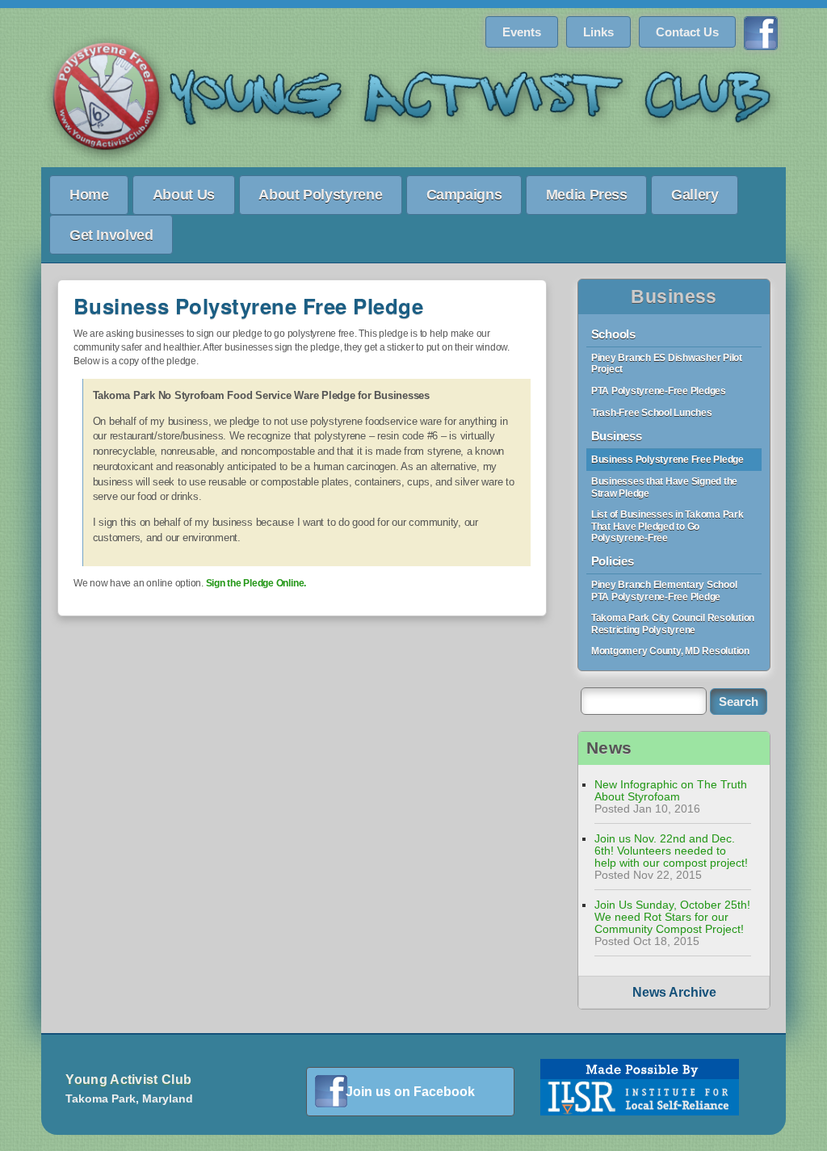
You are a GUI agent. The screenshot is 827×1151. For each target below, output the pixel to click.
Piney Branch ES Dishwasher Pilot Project (666, 364)
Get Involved (111, 234)
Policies (612, 561)
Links (598, 32)
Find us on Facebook (761, 33)
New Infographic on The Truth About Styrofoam (670, 791)
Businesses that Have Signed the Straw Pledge (664, 487)
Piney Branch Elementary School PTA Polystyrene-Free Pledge (664, 591)
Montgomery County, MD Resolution (670, 651)
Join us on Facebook (410, 1091)
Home (89, 194)
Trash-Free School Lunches (651, 412)
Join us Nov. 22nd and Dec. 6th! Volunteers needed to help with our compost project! (671, 851)
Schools (613, 334)
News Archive (674, 992)
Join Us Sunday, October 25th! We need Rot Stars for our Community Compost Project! (672, 917)
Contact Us (687, 32)
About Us (184, 194)
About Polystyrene (320, 194)
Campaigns (464, 194)
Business (674, 296)
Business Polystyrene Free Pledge (667, 459)
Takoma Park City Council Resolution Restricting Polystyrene (673, 624)
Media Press (587, 194)
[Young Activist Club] (413, 99)
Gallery (694, 194)
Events (521, 32)
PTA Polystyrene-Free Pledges (658, 391)
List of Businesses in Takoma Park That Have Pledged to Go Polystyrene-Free (667, 526)
